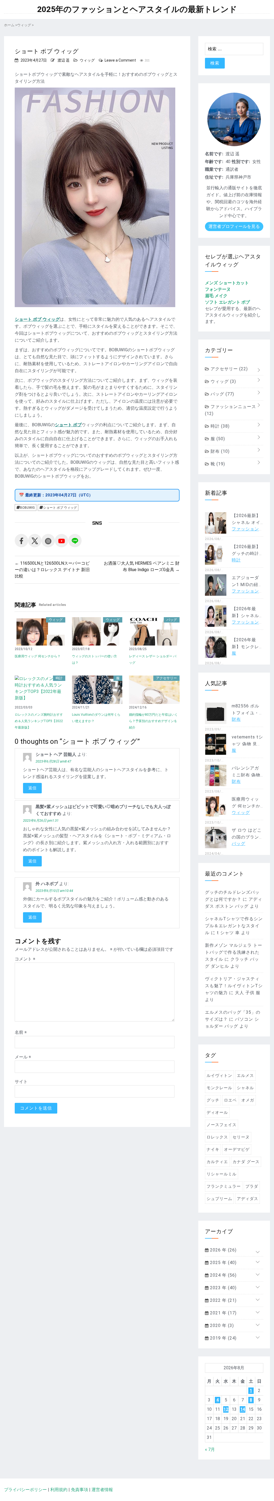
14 (242, 1409)
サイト (21, 1081)
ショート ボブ (68, 424)
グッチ (213, 1100)
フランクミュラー (224, 1186)
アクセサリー (166, 678)
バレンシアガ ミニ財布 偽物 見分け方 (246, 775)
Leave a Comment (120, 60)
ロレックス (217, 1137)
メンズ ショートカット (227, 282)
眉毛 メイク (216, 295)
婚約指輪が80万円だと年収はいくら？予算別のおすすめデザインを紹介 (153, 721)
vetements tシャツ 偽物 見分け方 (247, 743)
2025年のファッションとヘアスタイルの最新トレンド (137, 9)
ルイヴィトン (219, 1075)
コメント (25, 958)
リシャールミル (222, 1174)
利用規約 (58, 1489)
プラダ (251, 1186)
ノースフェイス (222, 1124)
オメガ (247, 1100)
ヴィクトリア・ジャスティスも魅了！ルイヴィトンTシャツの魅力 (234, 985)
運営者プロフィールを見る (234, 226)
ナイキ (213, 1149)
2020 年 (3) (221, 1325)
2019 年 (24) (223, 1338)
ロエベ (230, 1100)
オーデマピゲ (237, 1149)
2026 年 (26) (223, 1250)
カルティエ (217, 1161)
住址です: (214, 177)
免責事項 (79, 1489)
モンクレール (219, 1087)
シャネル (245, 1087)
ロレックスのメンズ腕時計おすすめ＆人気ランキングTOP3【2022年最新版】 (39, 721)
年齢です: (214, 161)
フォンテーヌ (218, 289)
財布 (219, 451)
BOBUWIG (27, 508)
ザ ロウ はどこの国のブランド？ (247, 837)
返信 (32, 788)
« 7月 (210, 1449)
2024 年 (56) (223, 1275)
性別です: (241, 161)
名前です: (214, 153)
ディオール (217, 1112)
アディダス (247, 1198)
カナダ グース (246, 1161)
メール (23, 1056)
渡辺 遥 (64, 60)
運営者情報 (102, 1489)
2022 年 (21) (223, 1300)
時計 (59, 678)
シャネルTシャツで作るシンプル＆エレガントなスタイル (234, 925)
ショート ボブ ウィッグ (37, 319)
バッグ (171, 620)
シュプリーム (219, 1198)
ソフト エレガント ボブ (227, 302)
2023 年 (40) (223, 1287)
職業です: (214, 169)
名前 (21, 1032)
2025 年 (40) (223, 1262)
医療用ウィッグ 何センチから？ (37, 656)
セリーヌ (241, 1137)
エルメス (245, 1075)
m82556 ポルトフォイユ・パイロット (245, 712)
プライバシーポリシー (25, 1489)
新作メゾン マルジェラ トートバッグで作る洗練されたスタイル (233, 952)
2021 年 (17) (223, 1312)
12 (225, 1409)
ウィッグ (87, 60)
